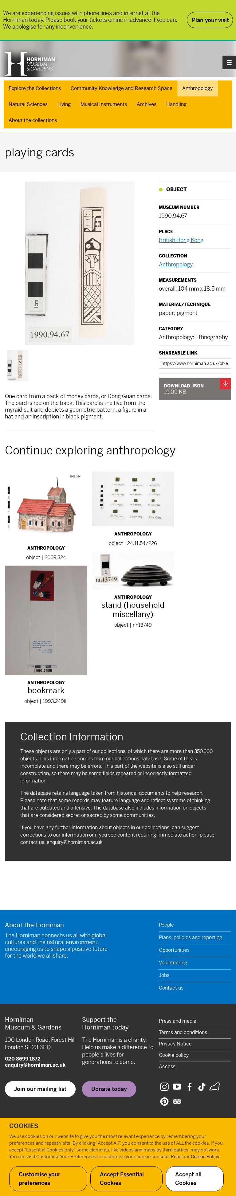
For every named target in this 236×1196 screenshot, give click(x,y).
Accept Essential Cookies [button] (122, 1178)
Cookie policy (174, 1055)
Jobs (164, 975)
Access (167, 1066)
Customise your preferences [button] (39, 1178)
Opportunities (174, 950)
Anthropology (197, 88)
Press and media (177, 1021)
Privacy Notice (175, 1044)
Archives (146, 104)
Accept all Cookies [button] (188, 1178)
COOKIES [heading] (23, 1126)
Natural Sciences (28, 104)
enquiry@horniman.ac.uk (74, 842)
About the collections (33, 120)
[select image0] (18, 365)
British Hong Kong (181, 240)
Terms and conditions (183, 1032)
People (166, 925)
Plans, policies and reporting (190, 937)
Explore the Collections (35, 88)
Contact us (171, 988)
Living (64, 104)
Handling (176, 104)
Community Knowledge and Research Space (121, 88)
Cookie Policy (205, 1156)
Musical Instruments (104, 104)
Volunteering (173, 962)
